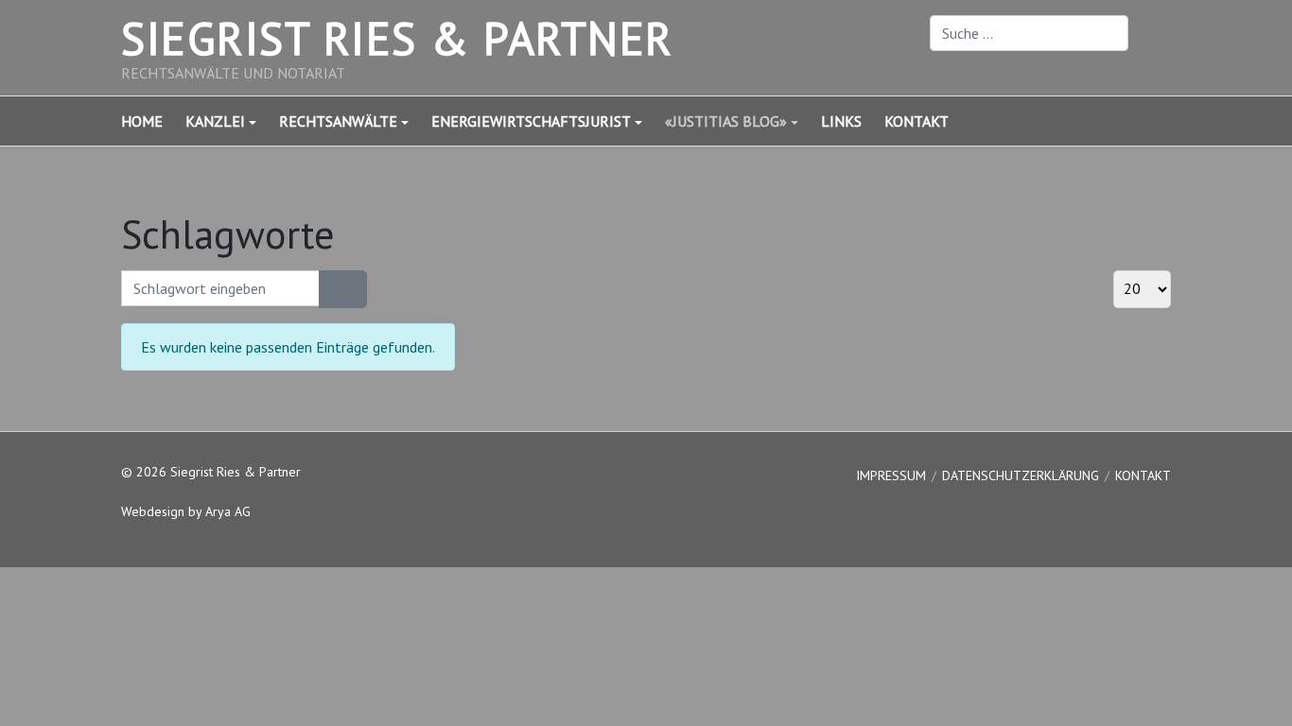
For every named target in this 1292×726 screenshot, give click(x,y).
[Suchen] (331, 289)
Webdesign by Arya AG (186, 511)
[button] (232, 121)
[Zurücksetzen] (354, 289)
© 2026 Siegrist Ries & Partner (211, 471)
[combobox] (1029, 33)
